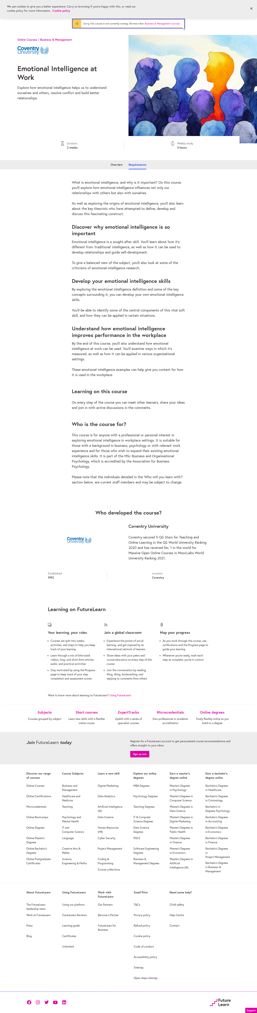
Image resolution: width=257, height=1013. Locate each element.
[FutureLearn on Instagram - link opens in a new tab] (37, 1002)
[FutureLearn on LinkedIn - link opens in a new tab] (64, 1002)
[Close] (251, 8)
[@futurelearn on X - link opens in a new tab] (46, 1002)
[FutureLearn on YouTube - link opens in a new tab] (55, 1002)
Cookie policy (61, 10)
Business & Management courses (162, 23)
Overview (117, 164)
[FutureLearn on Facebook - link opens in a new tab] (29, 1002)
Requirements (137, 164)
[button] (251, 1010)
